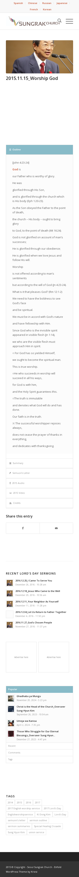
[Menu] (67, 21)
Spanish (18, 3)
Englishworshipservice (20, 814)
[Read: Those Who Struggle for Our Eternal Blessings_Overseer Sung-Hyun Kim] (11, 734)
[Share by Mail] (56, 528)
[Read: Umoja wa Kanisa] (11, 723)
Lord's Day (60, 814)
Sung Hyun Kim (16, 832)
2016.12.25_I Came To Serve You (33, 580)
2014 (10, 802)
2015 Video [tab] (19, 492)
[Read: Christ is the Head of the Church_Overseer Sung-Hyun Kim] (11, 709)
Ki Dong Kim (44, 814)
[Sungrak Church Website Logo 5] (33, 21)
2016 (28, 802)
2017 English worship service (24, 808)
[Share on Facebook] (22, 528)
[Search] (57, 21)
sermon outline (38, 820)
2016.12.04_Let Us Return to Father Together (40, 612)
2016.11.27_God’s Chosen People (33, 622)
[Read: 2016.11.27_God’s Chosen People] (9, 625)
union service (36, 832)
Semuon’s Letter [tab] (21, 473)
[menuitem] (18, 3)
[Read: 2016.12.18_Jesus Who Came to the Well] (9, 593)
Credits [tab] (16, 503)
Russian (46, 3)
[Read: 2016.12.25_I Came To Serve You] (9, 583)
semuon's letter (16, 820)
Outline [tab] (16, 149)
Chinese (32, 3)
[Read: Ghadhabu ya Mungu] (11, 698)
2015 (19, 802)
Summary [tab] (18, 463)
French (34, 9)
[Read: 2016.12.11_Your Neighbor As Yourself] (9, 604)
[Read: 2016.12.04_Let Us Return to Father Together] (9, 614)
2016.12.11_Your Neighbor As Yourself (37, 601)
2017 (37, 802)
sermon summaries (19, 826)
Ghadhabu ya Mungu (29, 696)
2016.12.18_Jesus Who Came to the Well (37, 591)
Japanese (61, 3)
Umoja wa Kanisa (27, 720)
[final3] (39, 56)
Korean (47, 9)
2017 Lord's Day (52, 808)
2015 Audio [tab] (18, 483)
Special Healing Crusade (47, 826)
